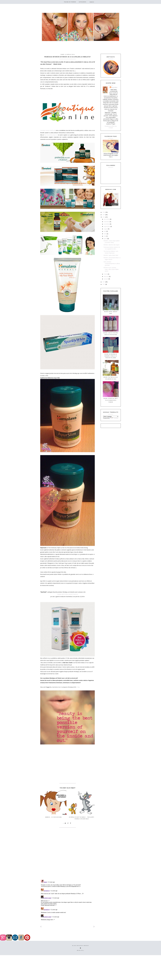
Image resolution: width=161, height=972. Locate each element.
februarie (106, 276)
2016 (103, 212)
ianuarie (106, 279)
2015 (103, 214)
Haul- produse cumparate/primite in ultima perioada (112, 263)
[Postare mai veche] (94, 926)
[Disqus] (67, 857)
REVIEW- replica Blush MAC (111, 255)
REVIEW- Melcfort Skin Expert (111, 245)
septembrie (107, 226)
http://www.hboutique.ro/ (51, 135)
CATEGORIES (82, 2)
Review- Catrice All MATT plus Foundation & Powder (111, 400)
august (106, 229)
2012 (103, 284)
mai (105, 236)
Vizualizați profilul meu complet (111, 127)
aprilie (105, 238)
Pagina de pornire (70, 2)
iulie (105, 231)
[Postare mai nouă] (41, 926)
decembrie (107, 219)
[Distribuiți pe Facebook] (68, 823)
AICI (77, 687)
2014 (103, 217)
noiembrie (107, 221)
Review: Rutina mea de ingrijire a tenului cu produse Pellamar (110, 355)
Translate (115, 418)
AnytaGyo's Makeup (83, 945)
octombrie (107, 224)
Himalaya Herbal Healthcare (47, 130)
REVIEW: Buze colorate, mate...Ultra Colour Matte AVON (111, 269)
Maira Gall (80, 950)
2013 (103, 282)
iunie (105, 233)
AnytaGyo (114, 87)
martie (106, 274)
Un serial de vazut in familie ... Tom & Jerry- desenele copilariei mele (81, 817)
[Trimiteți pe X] (65, 823)
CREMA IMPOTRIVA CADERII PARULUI (67, 594)
